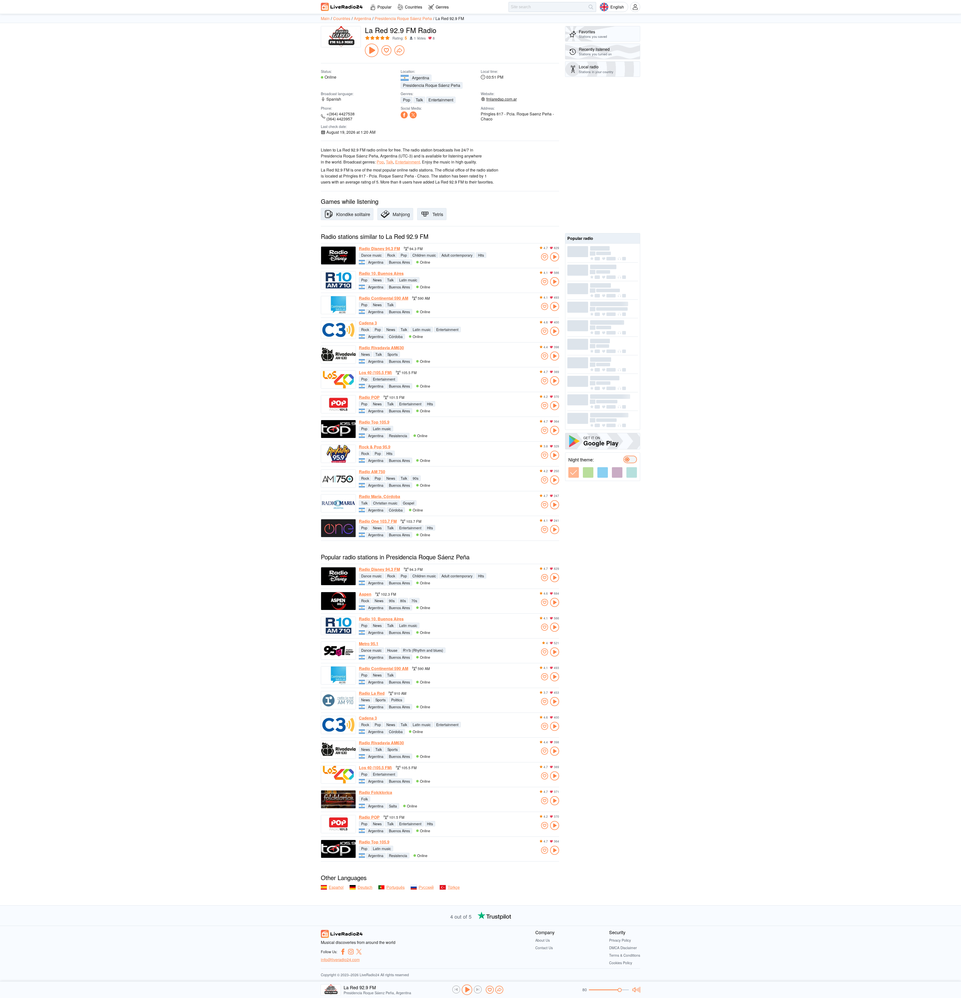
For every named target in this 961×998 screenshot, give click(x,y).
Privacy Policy (620, 940)
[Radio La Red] (338, 700)
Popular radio (580, 238)
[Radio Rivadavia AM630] (338, 355)
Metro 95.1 (368, 643)
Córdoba (396, 336)
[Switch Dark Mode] (630, 459)
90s (415, 478)
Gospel (408, 503)
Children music (424, 255)
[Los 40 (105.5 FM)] (338, 379)
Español (336, 887)
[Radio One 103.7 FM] (338, 528)
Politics (396, 699)
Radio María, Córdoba (379, 496)
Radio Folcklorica (375, 792)
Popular (384, 7)
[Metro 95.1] (338, 650)
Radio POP (369, 397)
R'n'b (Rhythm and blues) (423, 650)
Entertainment (440, 100)
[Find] (591, 7)
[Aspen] (338, 601)
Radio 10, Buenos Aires (381, 273)
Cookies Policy (620, 962)
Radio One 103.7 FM (378, 521)
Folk (364, 798)
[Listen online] (554, 256)
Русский (426, 887)
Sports (392, 354)
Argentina (420, 78)
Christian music (385, 503)
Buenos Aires (399, 262)
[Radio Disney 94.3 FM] (338, 255)
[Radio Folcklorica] (338, 799)
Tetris (437, 214)
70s (414, 600)
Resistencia (398, 435)
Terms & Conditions (624, 955)
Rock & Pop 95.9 (374, 447)
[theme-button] (573, 472)
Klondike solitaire (353, 214)
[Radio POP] (338, 404)
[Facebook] (404, 114)
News (377, 279)
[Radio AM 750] (338, 478)
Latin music (408, 279)
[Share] (399, 50)
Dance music (371, 255)
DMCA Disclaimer (623, 947)
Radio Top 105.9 (374, 422)
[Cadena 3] (338, 330)
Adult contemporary (456, 255)
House (392, 650)
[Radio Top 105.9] (338, 429)
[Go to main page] (342, 7)
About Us (542, 940)
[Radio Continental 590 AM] (338, 305)
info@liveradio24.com (340, 959)
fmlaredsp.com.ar (501, 99)
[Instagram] (351, 952)
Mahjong (401, 214)
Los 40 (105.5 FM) (375, 372)
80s (403, 600)
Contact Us (544, 947)
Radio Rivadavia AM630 (381, 348)
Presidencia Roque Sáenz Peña (431, 85)
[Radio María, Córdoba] (338, 503)
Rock (391, 255)
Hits (481, 255)
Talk (419, 100)
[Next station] (478, 989)
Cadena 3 (368, 323)
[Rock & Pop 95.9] (338, 454)
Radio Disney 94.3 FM (379, 248)
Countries (413, 7)
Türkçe (454, 887)
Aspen (365, 594)
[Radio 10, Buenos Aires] (338, 280)
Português (395, 887)
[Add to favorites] (386, 50)
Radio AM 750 (372, 471)
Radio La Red (372, 693)
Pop (406, 100)
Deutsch (365, 887)
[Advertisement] (602, 155)
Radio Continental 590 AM (383, 298)
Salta (393, 805)
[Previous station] (456, 989)
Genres (442, 7)
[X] (413, 114)
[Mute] (635, 989)
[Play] (371, 50)
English (617, 7)
